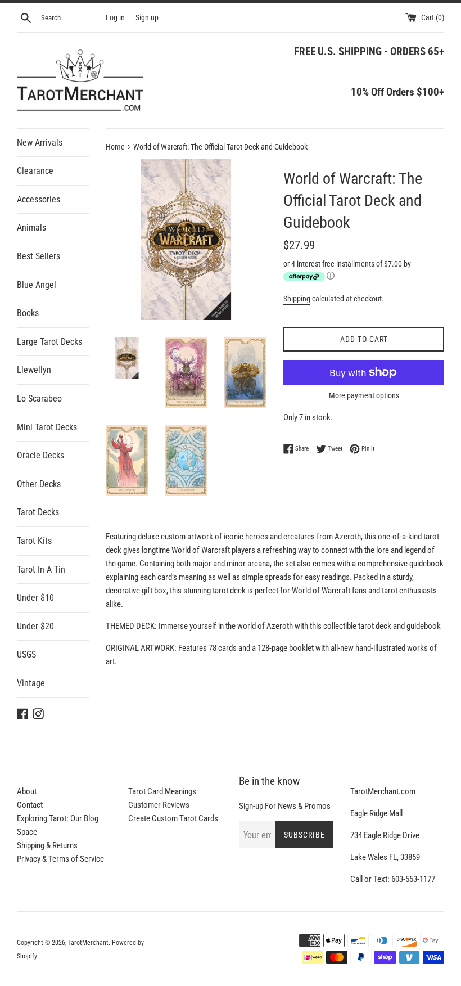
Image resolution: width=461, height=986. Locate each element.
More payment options (364, 395)
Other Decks (39, 484)
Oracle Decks (40, 455)
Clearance (35, 170)
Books (28, 313)
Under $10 (35, 597)
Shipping (296, 298)
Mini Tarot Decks (47, 427)
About (27, 791)
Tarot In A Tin (41, 569)
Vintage (31, 683)
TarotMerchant (88, 943)
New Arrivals (39, 142)
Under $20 (35, 626)
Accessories (38, 199)
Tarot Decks (38, 512)
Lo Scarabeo (39, 398)
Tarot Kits (34, 540)
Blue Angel (36, 285)
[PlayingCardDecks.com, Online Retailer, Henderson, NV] (178, 942)
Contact (30, 805)
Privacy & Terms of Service (60, 859)
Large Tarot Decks (49, 341)
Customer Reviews (158, 805)
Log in (115, 17)
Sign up (147, 17)
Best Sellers (38, 256)
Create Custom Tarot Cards (173, 818)
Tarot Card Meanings (162, 791)
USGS (26, 654)
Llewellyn (34, 369)
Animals (31, 227)
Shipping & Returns (47, 845)
